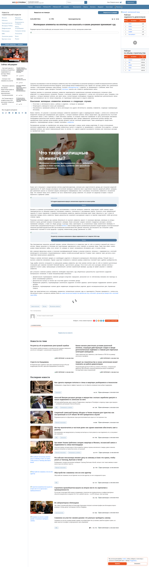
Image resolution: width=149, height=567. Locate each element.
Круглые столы (6, 39)
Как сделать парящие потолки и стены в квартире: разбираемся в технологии (85, 383)
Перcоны (118, 7)
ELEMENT (130, 31)
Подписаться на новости (65, 333)
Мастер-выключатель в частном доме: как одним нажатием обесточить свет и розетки (85, 429)
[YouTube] (9, 113)
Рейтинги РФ (47, 7)
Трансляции (109, 7)
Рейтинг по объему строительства (134, 52)
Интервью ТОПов (7, 25)
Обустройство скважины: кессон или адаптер (72, 473)
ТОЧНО (130, 23)
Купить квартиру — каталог (14, 44)
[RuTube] (6, 113)
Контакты (93, 7)
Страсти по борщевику (39, 362)
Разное (17, 39)
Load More (74, 533)
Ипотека (44, 306)
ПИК (129, 62)
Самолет (130, 59)
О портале (38, 7)
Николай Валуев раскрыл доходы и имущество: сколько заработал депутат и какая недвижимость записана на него (85, 399)
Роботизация (5, 31)
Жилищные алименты (55, 306)
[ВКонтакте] (3, 113)
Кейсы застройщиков (19, 27)
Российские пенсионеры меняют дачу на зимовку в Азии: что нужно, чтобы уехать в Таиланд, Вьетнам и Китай (84, 459)
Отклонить (137, 563)
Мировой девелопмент (19, 18)
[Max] (26, 113)
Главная (30, 7)
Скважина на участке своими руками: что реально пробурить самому (82, 518)
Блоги (17, 36)
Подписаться (130, 2)
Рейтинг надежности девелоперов (134, 16)
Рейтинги (5, 20)
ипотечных (65, 89)
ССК (129, 70)
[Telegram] (13, 113)
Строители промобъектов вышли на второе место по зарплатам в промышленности (80, 489)
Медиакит (100, 7)
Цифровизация (6, 28)
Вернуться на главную (42, 12)
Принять (117, 563)
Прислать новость (83, 333)
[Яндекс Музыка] (19, 113)
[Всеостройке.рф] (19, 2)
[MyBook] (22, 113)
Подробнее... (133, 560)
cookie (124, 558)
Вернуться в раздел (110, 12)
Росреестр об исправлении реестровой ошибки (49, 346)
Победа (130, 29)
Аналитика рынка (7, 36)
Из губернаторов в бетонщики (66, 503)
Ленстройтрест (132, 34)
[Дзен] (16, 113)
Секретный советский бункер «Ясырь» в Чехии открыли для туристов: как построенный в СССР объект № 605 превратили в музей (84, 414)
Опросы (85, 7)
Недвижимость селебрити (18, 23)
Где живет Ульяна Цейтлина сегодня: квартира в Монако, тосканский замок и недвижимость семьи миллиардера (85, 444)
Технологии (18, 33)
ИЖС (3, 33)
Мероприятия (77, 7)
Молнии (4, 18)
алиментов (70, 122)
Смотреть (66, 7)
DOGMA (130, 26)
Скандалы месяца (20, 31)
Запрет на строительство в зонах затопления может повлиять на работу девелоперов (97, 363)
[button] (103, 321)
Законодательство (7, 23)
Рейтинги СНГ (57, 7)
